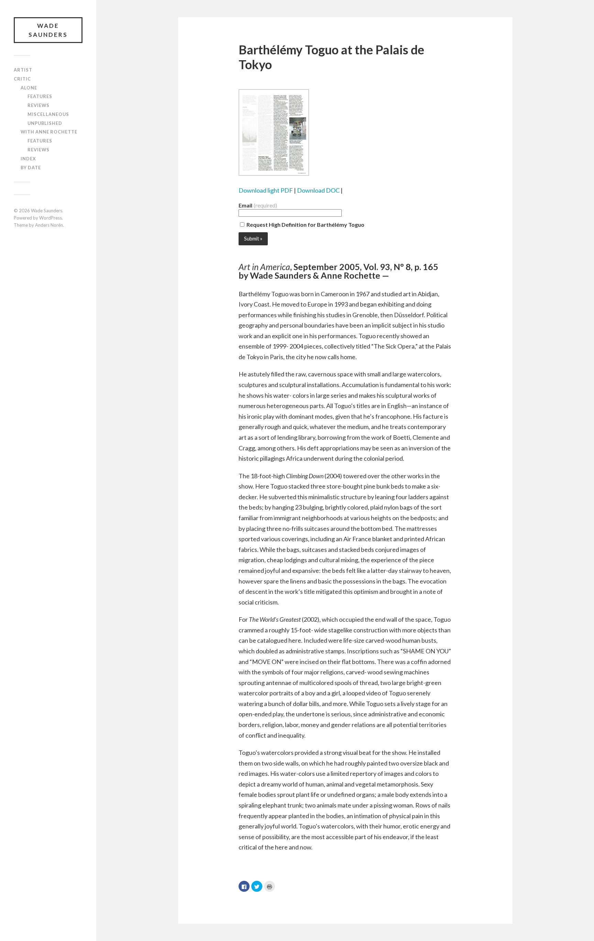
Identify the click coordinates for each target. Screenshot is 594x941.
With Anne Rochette (49, 132)
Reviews (39, 105)
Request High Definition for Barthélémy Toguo (304, 224)
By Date (31, 167)
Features (40, 96)
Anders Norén (49, 225)
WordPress (50, 218)
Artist (23, 70)
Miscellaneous (48, 114)
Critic (22, 79)
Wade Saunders (48, 30)
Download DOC (318, 190)
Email (258, 205)
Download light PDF (266, 190)
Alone (29, 87)
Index (28, 158)
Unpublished (45, 123)
